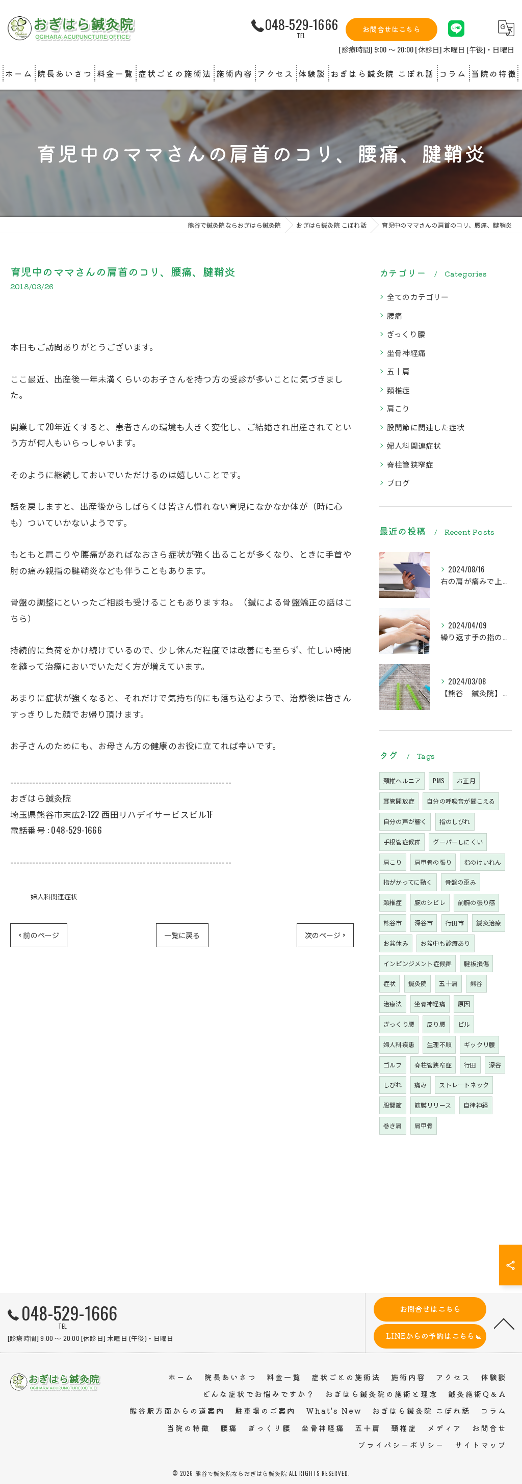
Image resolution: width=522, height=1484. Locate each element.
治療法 (392, 1003)
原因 (464, 1003)
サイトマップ (481, 1444)
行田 (470, 1064)
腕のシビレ (430, 902)
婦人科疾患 (398, 1044)
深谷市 (423, 922)
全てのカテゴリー (418, 296)
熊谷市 (392, 922)
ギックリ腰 (479, 1044)
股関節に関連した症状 (425, 427)
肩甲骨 (423, 1125)
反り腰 (436, 1024)
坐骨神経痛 (406, 352)
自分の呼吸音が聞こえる (461, 800)
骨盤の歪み (460, 881)
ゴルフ (392, 1064)
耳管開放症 (398, 800)
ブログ (398, 482)
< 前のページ (38, 934)
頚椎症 (398, 389)
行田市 (455, 922)
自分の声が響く (405, 821)
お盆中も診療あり (446, 943)
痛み (420, 1084)
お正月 (466, 780)
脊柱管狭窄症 (410, 464)
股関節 (392, 1105)
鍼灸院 (417, 983)
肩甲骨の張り (433, 862)
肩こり (398, 408)
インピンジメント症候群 (417, 963)
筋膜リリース (432, 1105)
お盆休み (395, 943)
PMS (439, 780)
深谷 (495, 1064)
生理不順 (439, 1044)
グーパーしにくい (458, 841)
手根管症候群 (402, 841)
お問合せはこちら (391, 29)
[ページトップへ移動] (504, 1323)
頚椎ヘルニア (402, 780)
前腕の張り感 (476, 902)
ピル (464, 1024)
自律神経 (475, 1105)
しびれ (392, 1084)
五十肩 (398, 371)
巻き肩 (392, 1125)
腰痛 (394, 315)
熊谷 (476, 983)
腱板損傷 (476, 963)
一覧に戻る (182, 934)
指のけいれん (482, 862)
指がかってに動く (408, 881)
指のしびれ (455, 821)
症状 (389, 983)
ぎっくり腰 (406, 333)
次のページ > (325, 934)
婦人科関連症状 (54, 896)
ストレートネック (464, 1084)
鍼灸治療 (488, 922)
